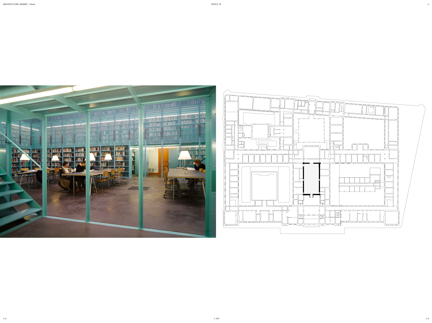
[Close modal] (428, 4)
